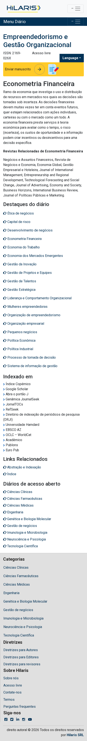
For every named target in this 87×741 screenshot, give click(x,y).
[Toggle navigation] (75, 8)
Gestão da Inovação (22, 264)
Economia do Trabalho (23, 247)
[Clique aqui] (23, 8)
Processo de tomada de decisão (31, 357)
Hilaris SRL (75, 735)
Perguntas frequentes (19, 707)
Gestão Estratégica (21, 290)
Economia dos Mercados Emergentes (35, 256)
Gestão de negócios (18, 610)
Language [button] (70, 58)
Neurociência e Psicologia (22, 627)
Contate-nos (12, 692)
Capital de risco (18, 222)
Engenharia (11, 593)
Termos (9, 700)
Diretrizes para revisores (21, 664)
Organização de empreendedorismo (33, 315)
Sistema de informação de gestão (32, 366)
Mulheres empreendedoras (27, 307)
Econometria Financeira (24, 239)
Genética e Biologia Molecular (25, 601)
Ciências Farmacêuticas (20, 576)
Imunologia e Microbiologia (23, 618)
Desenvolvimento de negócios (30, 230)
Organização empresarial (25, 324)
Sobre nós (11, 678)
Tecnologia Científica (18, 635)
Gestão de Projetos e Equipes (29, 273)
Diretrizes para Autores (20, 650)
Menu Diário (14, 21)
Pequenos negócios (22, 332)
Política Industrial (20, 349)
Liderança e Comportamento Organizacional (39, 298)
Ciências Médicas (16, 584)
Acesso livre (12, 685)
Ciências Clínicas (16, 568)
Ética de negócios (20, 213)
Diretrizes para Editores (21, 657)
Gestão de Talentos (21, 281)
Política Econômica (21, 340)
